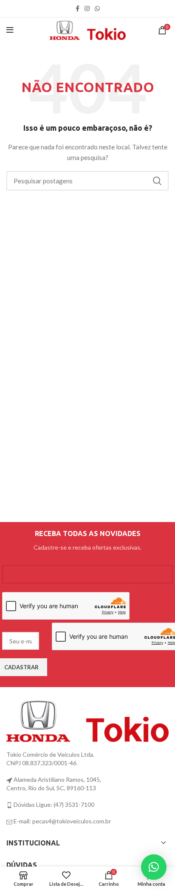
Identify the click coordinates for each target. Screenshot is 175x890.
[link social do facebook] (77, 8)
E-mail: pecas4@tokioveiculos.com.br (61, 821)
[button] (154, 867)
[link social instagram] (87, 8)
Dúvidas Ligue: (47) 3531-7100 (53, 804)
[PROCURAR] (157, 181)
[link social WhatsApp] (97, 8)
